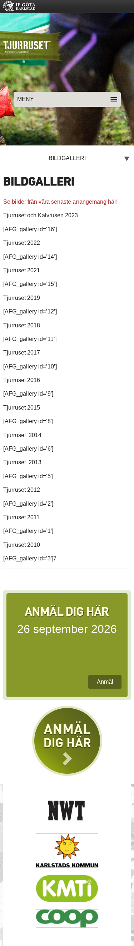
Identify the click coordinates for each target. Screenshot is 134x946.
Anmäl (105, 682)
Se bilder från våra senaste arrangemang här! (60, 202)
